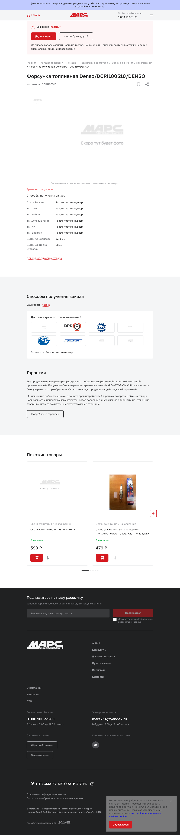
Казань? (55, 26)
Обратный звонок (42, 745)
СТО (29, 701)
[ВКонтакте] (134, 88)
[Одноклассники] (140, 88)
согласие (128, 619)
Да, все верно (43, 36)
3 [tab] (93, 570)
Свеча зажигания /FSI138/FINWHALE (53, 529)
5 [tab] (97, 570)
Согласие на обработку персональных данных (55, 798)
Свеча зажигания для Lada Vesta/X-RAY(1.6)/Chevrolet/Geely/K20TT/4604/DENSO (123, 531)
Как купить (99, 649)
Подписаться (133, 612)
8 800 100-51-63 (127, 17)
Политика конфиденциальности (46, 794)
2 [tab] (90, 570)
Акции (96, 642)
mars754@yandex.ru (109, 719)
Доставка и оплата (103, 656)
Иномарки (98, 669)
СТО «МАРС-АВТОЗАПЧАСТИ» (62, 784)
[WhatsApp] (146, 88)
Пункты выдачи (101, 663)
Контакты (98, 676)
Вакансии (33, 694)
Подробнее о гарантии (45, 413)
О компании (34, 687)
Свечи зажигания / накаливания (50, 523)
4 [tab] (95, 570)
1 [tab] (85, 570)
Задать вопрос (40, 755)
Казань (46, 304)
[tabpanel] (57, 513)
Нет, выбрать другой (76, 36)
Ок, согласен (121, 824)
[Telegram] (129, 88)
